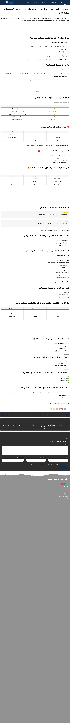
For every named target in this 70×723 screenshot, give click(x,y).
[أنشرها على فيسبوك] (65, 409)
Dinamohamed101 (64, 403)
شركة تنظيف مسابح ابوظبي (35, 91)
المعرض (65, 4)
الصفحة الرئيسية (64, 2)
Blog (47, 403)
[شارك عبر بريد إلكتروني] (54, 409)
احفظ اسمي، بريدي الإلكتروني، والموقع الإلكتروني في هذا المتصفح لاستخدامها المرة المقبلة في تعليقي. (47, 464)
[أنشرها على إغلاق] (62, 409)
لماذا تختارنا (27, 2)
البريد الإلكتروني (43, 457)
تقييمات (35, 2)
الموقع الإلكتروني (20, 457)
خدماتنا (43, 2)
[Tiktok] (64, 484)
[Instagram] (62, 484)
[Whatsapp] (67, 484)
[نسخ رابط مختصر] (51, 409)
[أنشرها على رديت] (57, 409)
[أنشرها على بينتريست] (60, 409)
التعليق (66, 445)
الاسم (67, 457)
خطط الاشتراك (53, 2)
